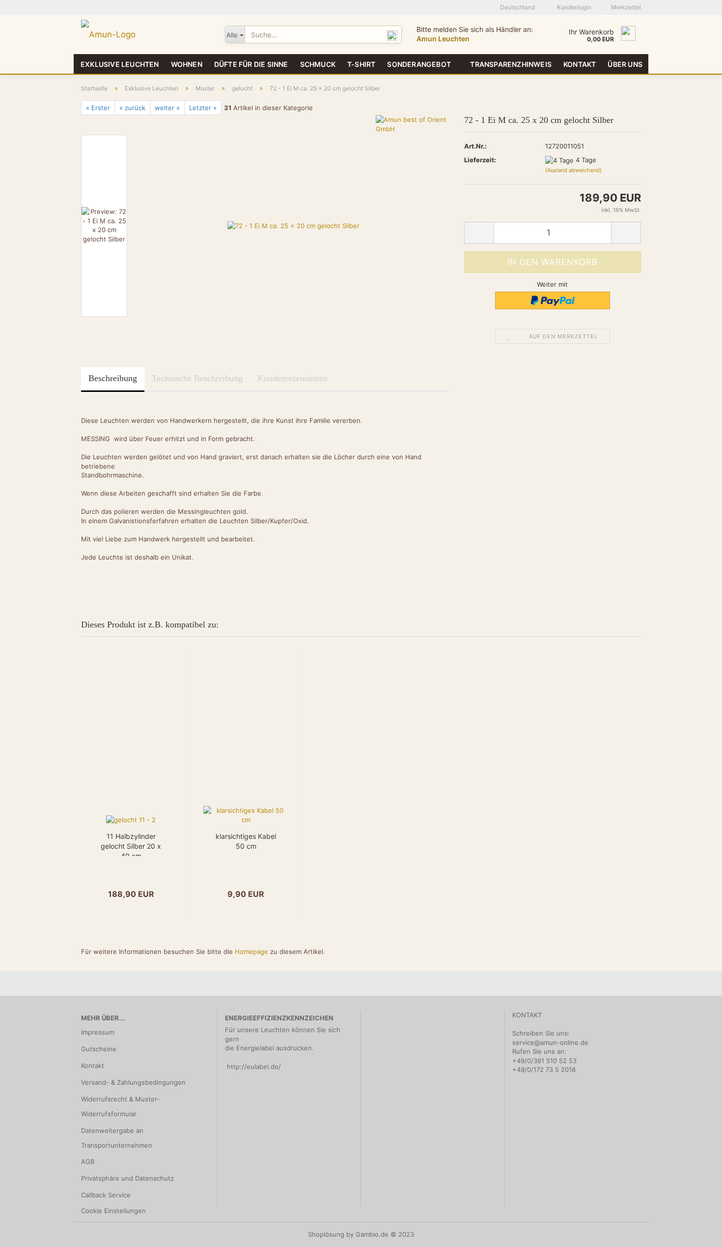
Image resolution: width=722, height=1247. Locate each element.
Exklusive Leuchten (120, 64)
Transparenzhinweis (511, 64)
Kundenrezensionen (292, 378)
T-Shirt (361, 64)
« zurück (132, 108)
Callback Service (106, 1195)
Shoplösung (326, 1234)
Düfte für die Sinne (251, 64)
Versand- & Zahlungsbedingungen (133, 1082)
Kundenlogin (572, 7)
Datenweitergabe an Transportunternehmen (116, 1138)
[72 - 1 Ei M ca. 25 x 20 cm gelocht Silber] (293, 225)
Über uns (625, 64)
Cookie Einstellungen (113, 1211)
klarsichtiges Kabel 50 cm (246, 841)
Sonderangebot (419, 64)
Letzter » (203, 108)
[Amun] (145, 34)
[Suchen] (392, 35)
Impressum (97, 1032)
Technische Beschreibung (197, 378)
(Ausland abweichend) (573, 170)
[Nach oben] (695, 1232)
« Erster (98, 108)
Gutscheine (98, 1049)
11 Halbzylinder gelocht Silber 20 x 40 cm (131, 844)
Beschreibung (112, 378)
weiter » (167, 108)
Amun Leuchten (443, 38)
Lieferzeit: (480, 160)
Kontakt (579, 64)
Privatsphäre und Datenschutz (127, 1178)
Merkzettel (624, 7)
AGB (87, 1161)
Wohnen (186, 64)
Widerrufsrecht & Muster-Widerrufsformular (120, 1106)
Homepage (251, 951)
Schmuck (317, 64)
